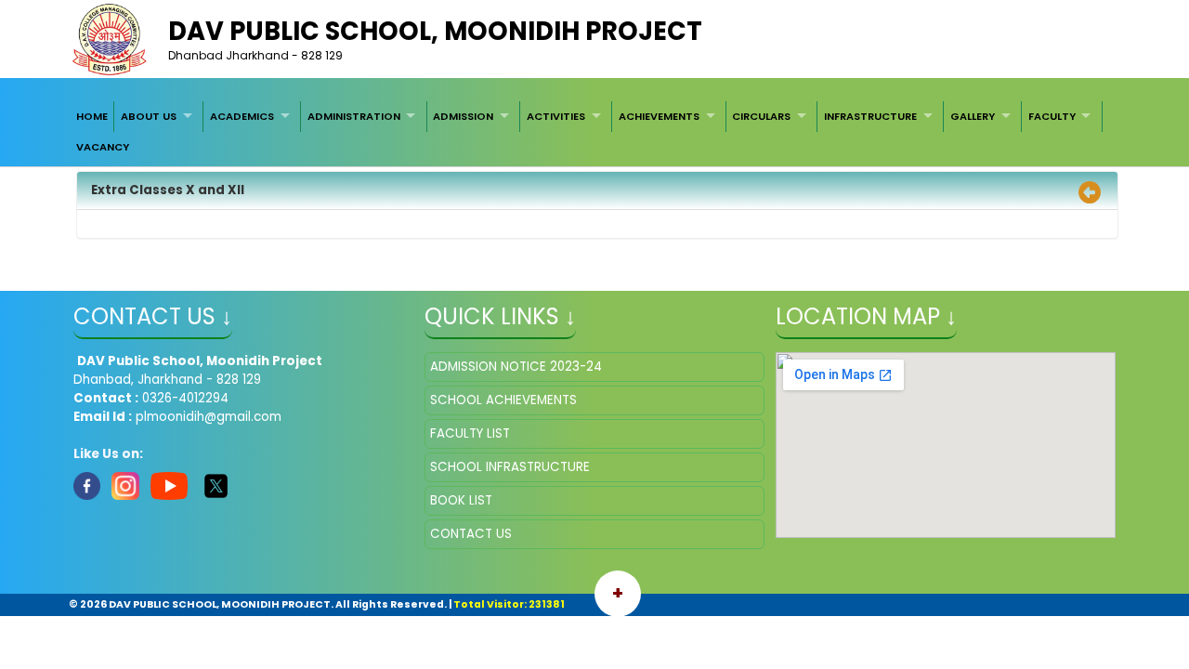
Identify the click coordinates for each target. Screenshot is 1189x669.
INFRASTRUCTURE (870, 116)
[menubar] (594, 131)
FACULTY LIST (470, 433)
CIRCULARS (761, 116)
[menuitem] (92, 116)
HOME (92, 116)
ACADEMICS (242, 116)
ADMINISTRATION (353, 116)
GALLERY (972, 116)
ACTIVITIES (556, 116)
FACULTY (1052, 116)
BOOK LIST (461, 500)
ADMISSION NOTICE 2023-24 (516, 366)
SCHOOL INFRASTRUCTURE (510, 467)
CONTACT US (471, 534)
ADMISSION (463, 116)
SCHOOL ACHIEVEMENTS (503, 400)
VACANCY (102, 146)
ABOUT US (148, 116)
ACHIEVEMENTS (659, 116)
